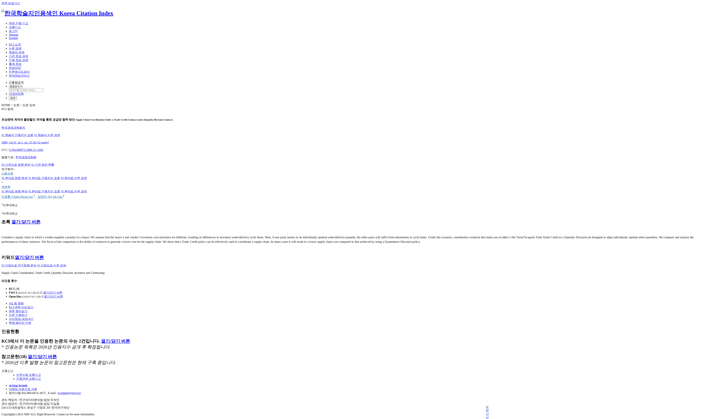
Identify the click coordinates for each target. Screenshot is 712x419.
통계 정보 (15, 64)
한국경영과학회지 (13, 127)
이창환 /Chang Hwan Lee (17, 196)
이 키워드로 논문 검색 (51, 265)
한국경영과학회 (26, 157)
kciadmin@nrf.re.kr (69, 393)
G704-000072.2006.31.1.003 (26, 149)
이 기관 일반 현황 (42, 164)
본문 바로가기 (10, 3)
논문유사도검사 (19, 71)
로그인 (13, 31)
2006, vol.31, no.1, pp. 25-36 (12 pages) (25, 142)
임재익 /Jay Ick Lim (50, 196)
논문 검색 (15, 48)
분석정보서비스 (19, 75)
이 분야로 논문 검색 (74, 178)
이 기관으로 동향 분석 (15, 164)
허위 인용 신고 (18, 23)
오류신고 (15, 27)
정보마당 (15, 67)
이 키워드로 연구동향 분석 (18, 265)
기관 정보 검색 (18, 56)
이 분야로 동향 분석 (14, 178)
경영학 (5, 186)
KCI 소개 (15, 44)
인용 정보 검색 (18, 60)
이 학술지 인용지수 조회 (17, 135)
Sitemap (13, 34)
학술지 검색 (16, 52)
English (13, 38)
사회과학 (7, 173)
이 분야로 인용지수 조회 (44, 178)
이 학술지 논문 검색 (47, 135)
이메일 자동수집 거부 (23, 389)
